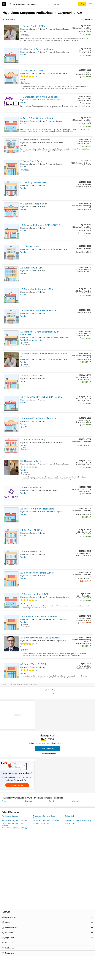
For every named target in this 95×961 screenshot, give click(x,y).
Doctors (25, 685)
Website (23, 31)
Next (53, 693)
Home (4, 685)
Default (87, 19)
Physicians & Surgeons (54, 100)
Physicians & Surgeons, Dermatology (78, 820)
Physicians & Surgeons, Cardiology (14, 828)
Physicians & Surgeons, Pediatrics (58, 29)
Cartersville (17, 685)
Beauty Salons (64, 337)
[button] (90, 4)
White (4, 801)
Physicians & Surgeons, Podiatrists (32, 29)
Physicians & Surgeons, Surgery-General (60, 52)
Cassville (52, 801)
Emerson (28, 801)
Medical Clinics (51, 619)
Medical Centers (51, 490)
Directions (30, 340)
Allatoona (75, 801)
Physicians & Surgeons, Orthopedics (46, 820)
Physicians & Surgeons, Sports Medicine (13, 824)
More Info (38, 340)
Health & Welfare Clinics (54, 143)
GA (9, 685)
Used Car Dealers (52, 337)
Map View (9, 19)
